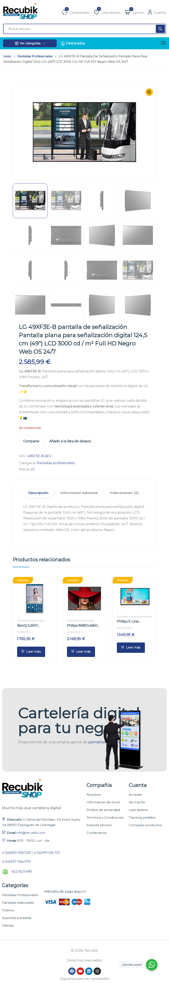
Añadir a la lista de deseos (70, 441)
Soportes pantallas (16, 918)
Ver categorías (30, 43)
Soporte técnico (99, 825)
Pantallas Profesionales (20, 895)
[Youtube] (80, 971)
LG (33, 469)
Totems (8, 910)
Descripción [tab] (38, 493)
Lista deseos (138, 810)
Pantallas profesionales (35, 56)
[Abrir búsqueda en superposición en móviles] (84, 29)
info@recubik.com (30, 833)
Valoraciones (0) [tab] (124, 493)
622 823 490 (22, 871)
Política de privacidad (103, 810)
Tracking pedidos (142, 817)
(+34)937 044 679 (16, 862)
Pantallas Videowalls (18, 903)
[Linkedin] (89, 971)
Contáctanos (97, 833)
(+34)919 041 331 (47, 853)
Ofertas (8, 925)
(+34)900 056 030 (16, 853)
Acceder (135, 795)
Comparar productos (145, 825)
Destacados (75, 43)
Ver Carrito (137, 802)
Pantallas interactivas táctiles (134, 616)
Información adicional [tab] (79, 493)
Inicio (7, 56)
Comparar (31, 441)
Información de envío (103, 802)
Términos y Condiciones (105, 817)
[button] (149, 92)
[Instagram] (97, 971)
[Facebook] (72, 971)
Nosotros (94, 795)
